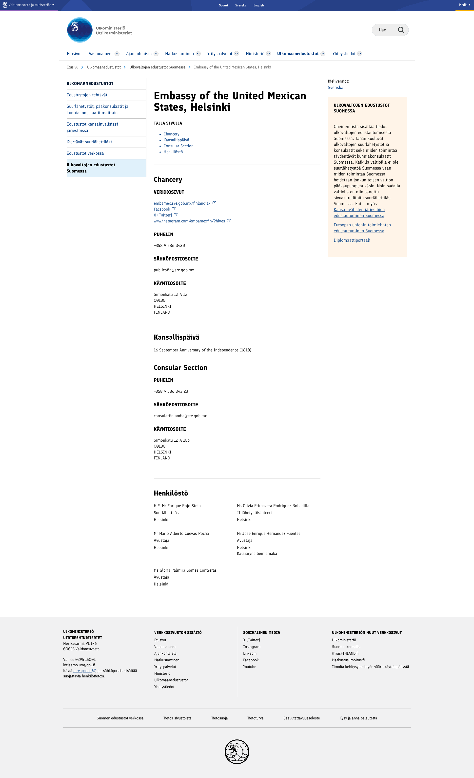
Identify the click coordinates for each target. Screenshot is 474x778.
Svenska (240, 5)
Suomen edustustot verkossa (120, 718)
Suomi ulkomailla (346, 646)
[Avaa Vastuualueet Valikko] (117, 54)
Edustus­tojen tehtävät (87, 95)
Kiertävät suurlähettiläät (89, 142)
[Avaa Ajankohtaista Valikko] (156, 54)
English (259, 5)
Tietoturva (255, 718)
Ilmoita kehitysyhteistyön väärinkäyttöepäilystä (370, 666)
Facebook (162, 209)
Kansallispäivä (176, 139)
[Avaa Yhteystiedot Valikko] (359, 54)
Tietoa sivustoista (177, 718)
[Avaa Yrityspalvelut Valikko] (236, 54)
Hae (401, 29)
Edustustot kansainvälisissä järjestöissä (92, 127)
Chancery (171, 133)
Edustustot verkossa (85, 153)
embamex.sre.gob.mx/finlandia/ (183, 203)
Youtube (249, 666)
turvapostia (82, 670)
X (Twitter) (163, 215)
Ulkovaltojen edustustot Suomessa (157, 67)
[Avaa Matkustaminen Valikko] (198, 54)
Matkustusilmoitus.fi (348, 660)
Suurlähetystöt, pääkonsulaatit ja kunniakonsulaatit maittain (97, 109)
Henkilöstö (173, 151)
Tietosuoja (219, 718)
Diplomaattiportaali (352, 240)
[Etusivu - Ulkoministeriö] (107, 30)
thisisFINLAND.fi (345, 653)
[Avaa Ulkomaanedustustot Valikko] (323, 54)
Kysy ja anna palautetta (358, 718)
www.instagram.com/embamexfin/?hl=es (190, 220)
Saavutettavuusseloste (301, 718)
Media (464, 5)
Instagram (251, 646)
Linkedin (250, 653)
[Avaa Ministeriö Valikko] (268, 54)
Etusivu (72, 67)
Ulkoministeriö (344, 640)
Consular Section (179, 145)
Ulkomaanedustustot (103, 67)
